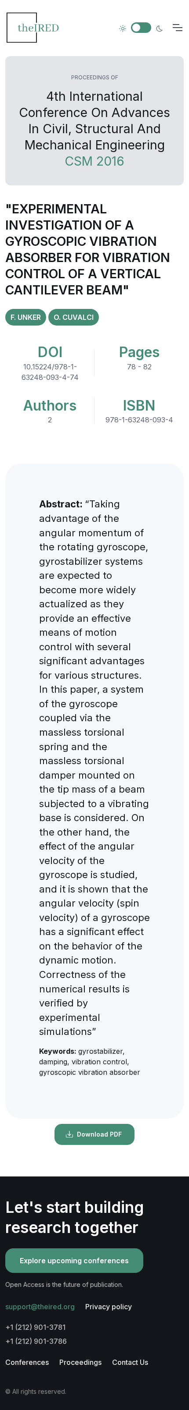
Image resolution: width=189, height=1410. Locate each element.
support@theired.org (40, 1306)
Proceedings (80, 1362)
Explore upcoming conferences (74, 1260)
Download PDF (99, 1134)
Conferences (27, 1362)
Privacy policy (108, 1306)
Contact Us (130, 1362)
